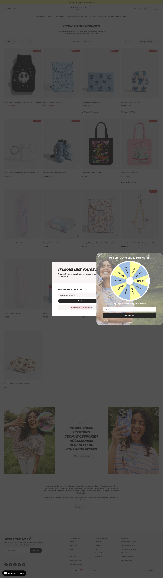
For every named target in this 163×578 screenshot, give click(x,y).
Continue (81, 301)
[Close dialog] (99, 256)
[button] (14, 573)
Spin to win (130, 315)
